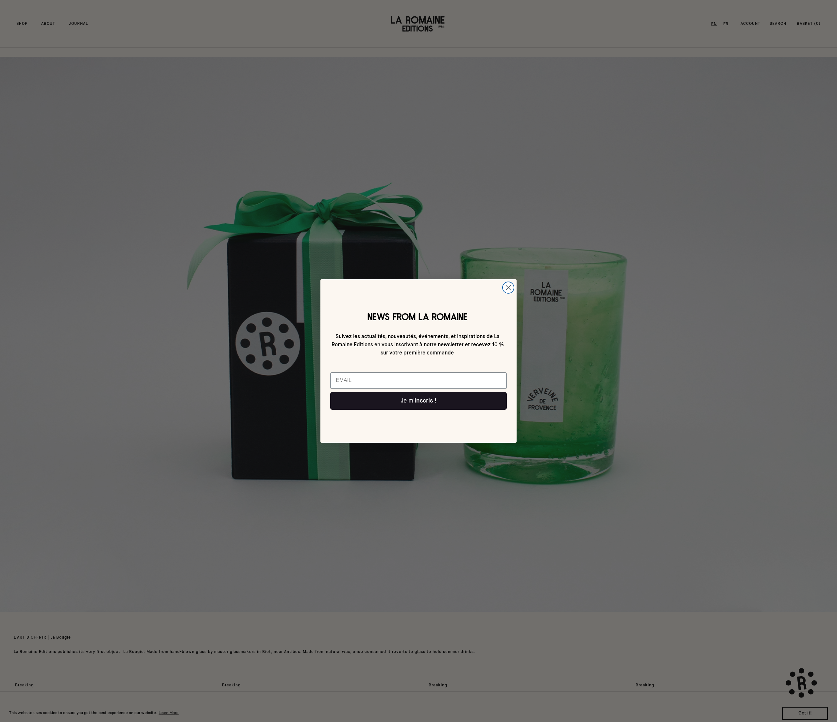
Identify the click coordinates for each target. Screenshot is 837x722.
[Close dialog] (508, 287)
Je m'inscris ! (418, 401)
